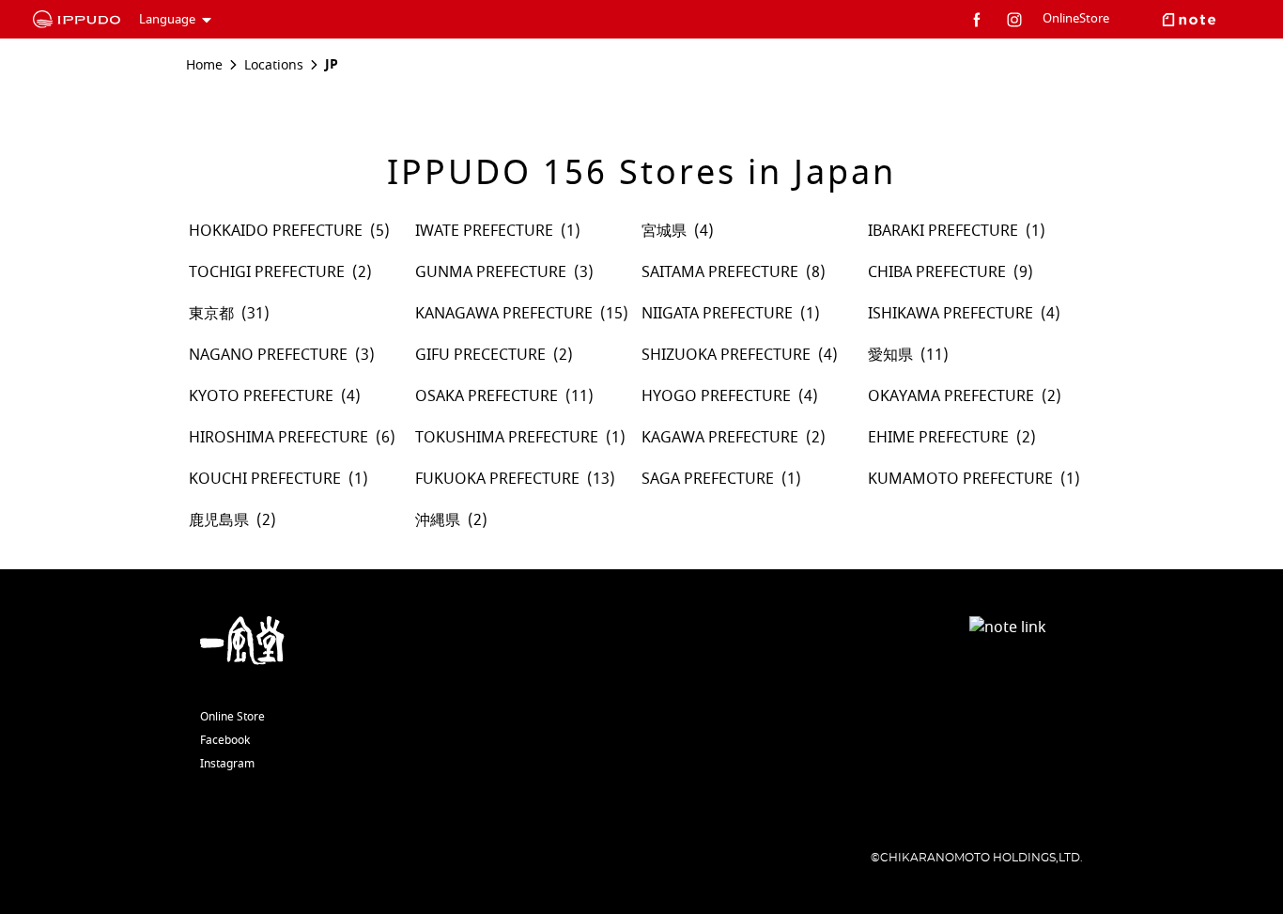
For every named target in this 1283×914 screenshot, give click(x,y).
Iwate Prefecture (484, 231)
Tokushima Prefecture (506, 437)
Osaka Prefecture (486, 396)
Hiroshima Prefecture (278, 437)
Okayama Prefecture (951, 396)
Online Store (232, 716)
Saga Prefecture (708, 479)
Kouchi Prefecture (265, 479)
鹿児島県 (219, 520)
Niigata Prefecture (717, 313)
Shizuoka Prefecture (726, 355)
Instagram (227, 763)
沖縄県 (437, 520)
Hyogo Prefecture (716, 396)
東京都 (211, 313)
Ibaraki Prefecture (943, 231)
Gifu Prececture (480, 355)
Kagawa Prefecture (720, 437)
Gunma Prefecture (490, 272)
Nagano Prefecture (268, 355)
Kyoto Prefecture (261, 396)
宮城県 (664, 231)
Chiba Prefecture (937, 272)
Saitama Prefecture (720, 272)
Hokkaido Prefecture (276, 231)
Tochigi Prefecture (267, 272)
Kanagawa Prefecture (504, 313)
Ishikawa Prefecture (950, 313)
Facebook (225, 740)
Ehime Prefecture (938, 437)
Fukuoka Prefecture (497, 479)
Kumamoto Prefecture (960, 479)
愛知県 (890, 355)
